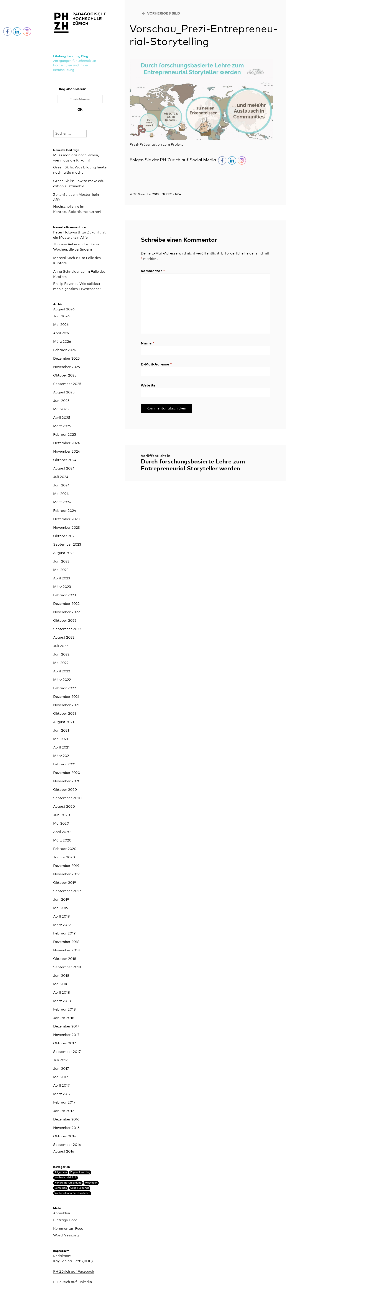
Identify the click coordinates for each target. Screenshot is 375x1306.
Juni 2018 (61, 975)
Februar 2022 (64, 688)
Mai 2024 (61, 494)
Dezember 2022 (66, 603)
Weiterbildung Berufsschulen (72, 1193)
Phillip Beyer (63, 283)
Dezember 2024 (66, 443)
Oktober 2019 (64, 882)
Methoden (91, 1183)
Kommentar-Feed (68, 1228)
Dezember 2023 (66, 519)
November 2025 (66, 367)
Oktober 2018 (64, 958)
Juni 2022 (61, 654)
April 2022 (61, 671)
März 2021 (62, 756)
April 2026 (61, 333)
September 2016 (67, 1144)
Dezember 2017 (66, 1026)
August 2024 (63, 468)
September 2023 (67, 544)
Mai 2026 (61, 324)
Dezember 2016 (66, 1119)
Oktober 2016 (64, 1136)
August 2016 (63, 1151)
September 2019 (67, 891)
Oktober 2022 (64, 620)
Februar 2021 (64, 764)
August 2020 (64, 806)
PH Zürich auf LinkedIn (72, 1282)
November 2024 (66, 451)
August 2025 (63, 392)
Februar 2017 (64, 1102)
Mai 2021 (60, 739)
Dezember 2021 (66, 696)
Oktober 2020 (65, 789)
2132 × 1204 (173, 194)
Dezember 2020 (66, 772)
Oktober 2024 (64, 460)
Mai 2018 (60, 984)
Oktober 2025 (64, 375)
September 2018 (67, 967)
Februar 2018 (64, 1009)
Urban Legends (79, 1188)
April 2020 (62, 832)
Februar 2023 (64, 595)
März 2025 (62, 426)
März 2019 (62, 925)
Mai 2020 (61, 823)
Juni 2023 (61, 561)
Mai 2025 (61, 409)
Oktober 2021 (64, 713)
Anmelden (61, 1213)
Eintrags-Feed (65, 1220)
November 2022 (66, 612)
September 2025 (67, 384)
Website (148, 385)
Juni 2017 (61, 1068)
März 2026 (62, 341)
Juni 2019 (61, 899)
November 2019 (66, 874)
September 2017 (67, 1051)
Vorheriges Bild (163, 13)
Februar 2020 (64, 849)
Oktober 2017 (64, 1043)
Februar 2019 (64, 933)
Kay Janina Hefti (67, 1261)
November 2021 (66, 705)
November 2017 (66, 1035)
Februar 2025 (64, 434)
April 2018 (61, 992)
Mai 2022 (61, 663)
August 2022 (63, 637)
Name (148, 343)
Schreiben (60, 1188)
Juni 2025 (61, 401)
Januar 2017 (63, 1111)
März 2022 (62, 680)
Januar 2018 (63, 1018)
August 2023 (63, 553)
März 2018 (62, 1001)
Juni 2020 (61, 815)
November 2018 (66, 950)
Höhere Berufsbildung (67, 1183)
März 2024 (62, 502)
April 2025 (61, 417)
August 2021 (63, 722)
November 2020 (66, 781)
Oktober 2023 (64, 536)
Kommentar (153, 271)
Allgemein (60, 1172)
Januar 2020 (64, 857)
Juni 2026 (61, 316)
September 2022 (67, 629)
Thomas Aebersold (69, 244)
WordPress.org (66, 1235)
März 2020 (62, 840)
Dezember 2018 (66, 942)
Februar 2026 (64, 350)
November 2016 (66, 1128)
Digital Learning (80, 1172)
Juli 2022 (60, 646)
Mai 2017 (60, 1077)
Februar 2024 (64, 510)
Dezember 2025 (66, 358)
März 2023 (62, 587)
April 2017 (61, 1085)
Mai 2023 (61, 570)
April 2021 (61, 747)
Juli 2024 (60, 477)
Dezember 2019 (66, 865)
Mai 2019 (60, 908)
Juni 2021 (61, 730)
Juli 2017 (60, 1060)
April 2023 (61, 578)
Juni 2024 (61, 485)
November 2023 (66, 527)
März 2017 (62, 1094)
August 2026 (63, 309)
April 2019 (61, 916)
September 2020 (67, 798)
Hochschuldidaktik (65, 1177)
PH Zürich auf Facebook (73, 1271)
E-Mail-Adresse (156, 364)
